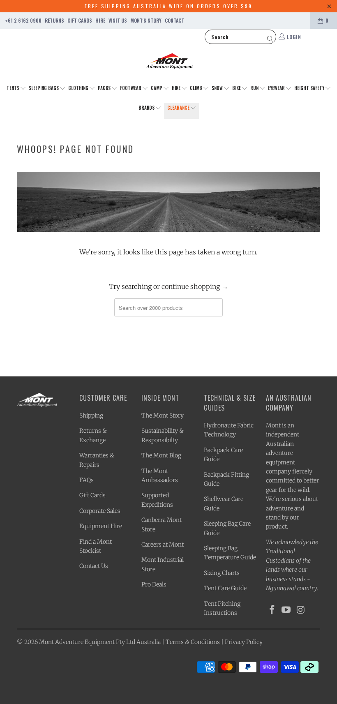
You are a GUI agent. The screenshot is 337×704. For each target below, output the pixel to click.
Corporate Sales (99, 511)
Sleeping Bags (44, 88)
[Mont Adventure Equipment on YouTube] (286, 610)
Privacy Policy (244, 642)
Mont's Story (146, 20)
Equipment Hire (100, 526)
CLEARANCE (179, 107)
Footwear (131, 88)
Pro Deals (153, 584)
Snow (218, 88)
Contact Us (93, 566)
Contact (174, 20)
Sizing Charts (222, 573)
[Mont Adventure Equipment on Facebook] (272, 610)
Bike (237, 88)
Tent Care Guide (225, 588)
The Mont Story (162, 415)
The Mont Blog (161, 455)
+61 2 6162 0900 (23, 20)
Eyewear (277, 88)
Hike (177, 88)
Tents (14, 88)
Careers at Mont (162, 544)
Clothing (79, 88)
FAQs (86, 480)
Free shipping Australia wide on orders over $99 (168, 5)
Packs (105, 88)
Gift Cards (79, 20)
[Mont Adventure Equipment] (169, 62)
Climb (196, 88)
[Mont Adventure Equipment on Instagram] (301, 610)
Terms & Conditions (193, 642)
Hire (100, 20)
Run (255, 88)
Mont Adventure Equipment (77, 642)
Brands (147, 107)
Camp (157, 88)
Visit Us (117, 20)
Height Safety (309, 88)
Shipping (91, 415)
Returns (54, 20)
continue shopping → (195, 286)
